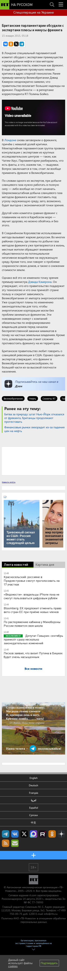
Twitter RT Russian (24, 834)
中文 (33, 822)
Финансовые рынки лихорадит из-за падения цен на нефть (34, 429)
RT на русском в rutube (43, 834)
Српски (33, 815)
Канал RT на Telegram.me (5, 834)
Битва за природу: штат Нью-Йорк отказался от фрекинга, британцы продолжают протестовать (34, 417)
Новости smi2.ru (8, 482)
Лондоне (10, 140)
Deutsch (33, 785)
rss (5, 843)
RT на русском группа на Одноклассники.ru (52, 834)
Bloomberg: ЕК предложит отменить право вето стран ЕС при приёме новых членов (32, 610)
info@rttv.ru (51, 914)
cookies (13, 966)
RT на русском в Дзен (61, 834)
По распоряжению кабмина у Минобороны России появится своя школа (32, 623)
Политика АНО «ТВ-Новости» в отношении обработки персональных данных (33, 920)
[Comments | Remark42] (33, 461)
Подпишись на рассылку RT (15, 843)
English (34, 778)
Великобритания (13, 398)
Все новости (33, 668)
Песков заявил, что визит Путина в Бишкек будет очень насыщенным (33, 655)
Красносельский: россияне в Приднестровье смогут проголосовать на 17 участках (32, 580)
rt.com (32, 895)
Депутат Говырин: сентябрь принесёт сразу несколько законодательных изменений (33, 639)
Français (33, 793)
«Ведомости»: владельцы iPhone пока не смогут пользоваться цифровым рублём (31, 596)
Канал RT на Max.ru (33, 834)
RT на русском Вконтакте (15, 834)
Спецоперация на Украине (33, 12)
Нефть (32, 398)
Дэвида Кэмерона (40, 282)
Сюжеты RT (49, 398)
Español (33, 807)
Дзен (18, 386)
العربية (33, 800)
